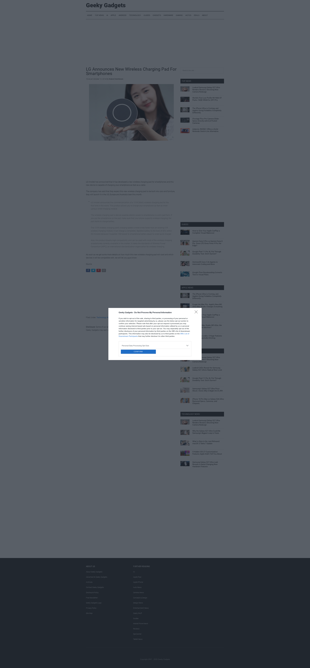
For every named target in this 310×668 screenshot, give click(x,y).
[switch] (185, 333)
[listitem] (155, 328)
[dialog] (155, 334)
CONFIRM (138, 369)
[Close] (197, 295)
